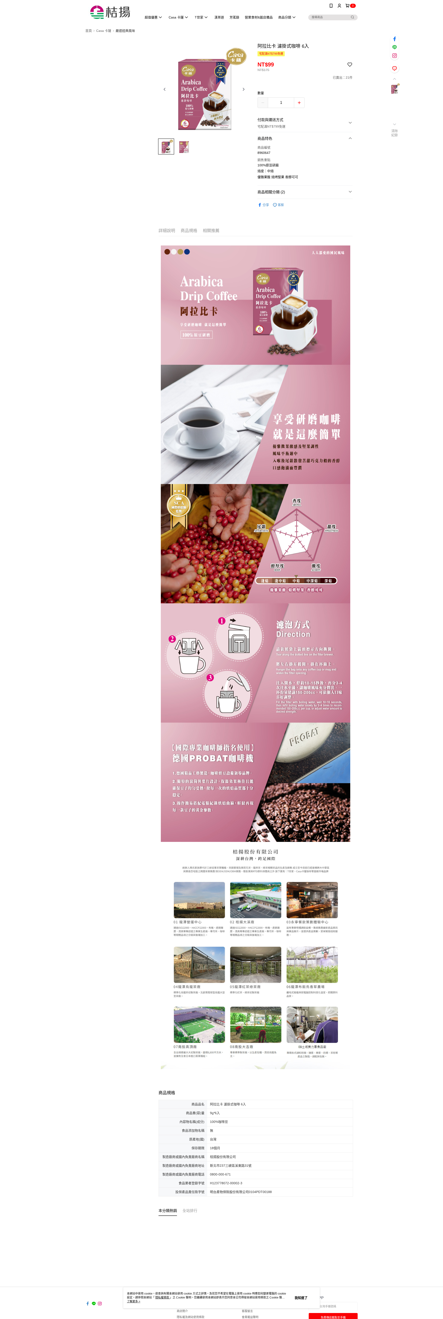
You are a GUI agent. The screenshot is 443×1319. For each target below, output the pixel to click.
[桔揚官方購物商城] (111, 12)
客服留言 (247, 1311)
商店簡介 (182, 1311)
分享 (266, 205)
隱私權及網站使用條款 (190, 1317)
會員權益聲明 (250, 1317)
